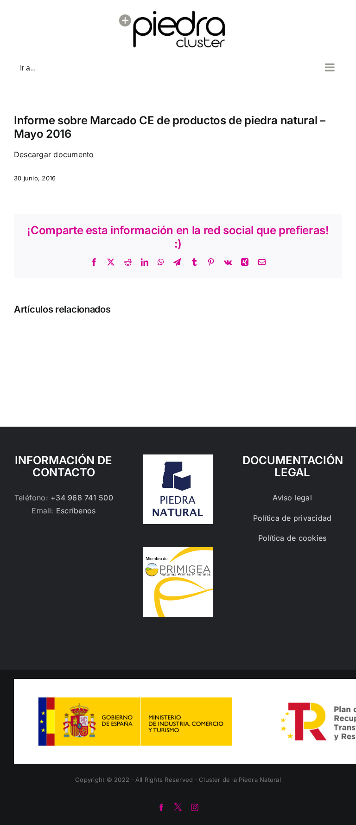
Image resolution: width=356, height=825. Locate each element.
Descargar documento (54, 154)
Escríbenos (75, 510)
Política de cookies (292, 538)
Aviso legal (292, 497)
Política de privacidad (292, 518)
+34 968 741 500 (82, 497)
